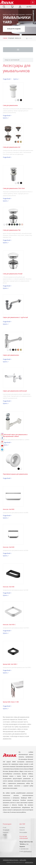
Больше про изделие (14, 29)
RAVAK (7, 2)
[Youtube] (2, 445)
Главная (5, 38)
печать (30, 38)
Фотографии (23, 832)
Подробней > (7, 79)
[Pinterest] (2, 442)
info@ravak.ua (27, 851)
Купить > (16, 79)
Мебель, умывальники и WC (22, 38)
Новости (22, 830)
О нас (4, 827)
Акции (5, 835)
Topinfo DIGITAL (29, 862)
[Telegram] (2, 449)
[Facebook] (2, 438)
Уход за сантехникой (12, 60)
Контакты (22, 827)
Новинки (5, 832)
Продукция (11, 38)
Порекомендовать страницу (11, 860)
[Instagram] (2, 434)
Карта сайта (23, 860)
